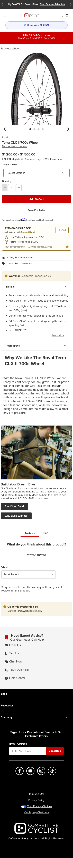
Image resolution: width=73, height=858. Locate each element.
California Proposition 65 (36, 276)
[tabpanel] (36, 570)
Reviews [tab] (30, 533)
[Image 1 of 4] (30, 129)
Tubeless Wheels (11, 48)
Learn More (58, 335)
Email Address (18, 743)
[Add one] (19, 187)
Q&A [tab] (46, 533)
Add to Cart (36, 199)
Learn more (56, 159)
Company (6, 717)
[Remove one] (4, 187)
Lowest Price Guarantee (19, 263)
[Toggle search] (61, 15)
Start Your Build (14, 506)
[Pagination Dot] (32, 42)
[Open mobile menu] (5, 15)
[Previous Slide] (2, 4)
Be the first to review (14, 146)
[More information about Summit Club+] (67, 246)
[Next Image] (68, 129)
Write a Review (36, 555)
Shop (4, 694)
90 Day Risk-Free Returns (20, 257)
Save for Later (36, 210)
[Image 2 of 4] (34, 129)
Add (63, 230)
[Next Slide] (70, 4)
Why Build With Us (16, 516)
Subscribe (55, 751)
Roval (5, 137)
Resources (7, 705)
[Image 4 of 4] (43, 129)
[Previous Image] (5, 129)
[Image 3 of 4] (38, 129)
